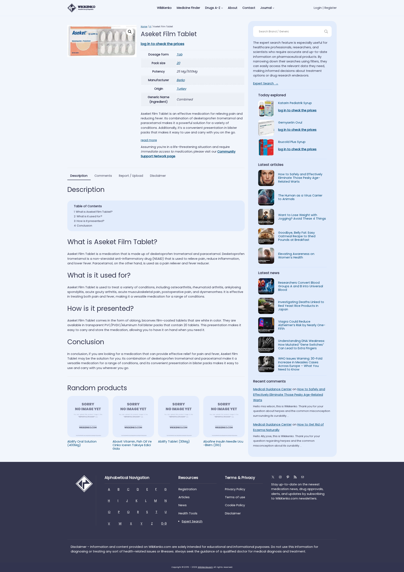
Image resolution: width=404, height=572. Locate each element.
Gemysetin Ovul (290, 122)
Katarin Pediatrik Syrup (295, 103)
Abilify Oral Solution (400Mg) (82, 443)
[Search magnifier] (326, 31)
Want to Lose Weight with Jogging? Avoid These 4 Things (302, 217)
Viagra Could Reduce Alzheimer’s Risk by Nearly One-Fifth (301, 325)
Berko (181, 80)
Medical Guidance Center (272, 389)
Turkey (181, 89)
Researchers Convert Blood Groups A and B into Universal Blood (300, 286)
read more (149, 140)
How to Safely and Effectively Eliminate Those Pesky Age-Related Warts (300, 178)
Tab (179, 54)
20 (178, 63)
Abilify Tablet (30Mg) (174, 441)
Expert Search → (265, 83)
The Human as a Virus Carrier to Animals (300, 197)
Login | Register (325, 8)
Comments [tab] (103, 176)
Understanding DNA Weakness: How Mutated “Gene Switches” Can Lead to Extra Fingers (301, 344)
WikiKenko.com (205, 567)
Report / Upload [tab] (131, 176)
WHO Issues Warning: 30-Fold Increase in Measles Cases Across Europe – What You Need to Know (300, 364)
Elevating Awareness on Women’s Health (296, 256)
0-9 (164, 523)
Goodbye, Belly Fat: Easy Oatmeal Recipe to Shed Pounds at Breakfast (296, 236)
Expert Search (192, 521)
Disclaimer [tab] (158, 176)
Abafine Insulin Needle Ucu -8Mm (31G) (223, 443)
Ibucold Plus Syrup (292, 142)
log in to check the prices (162, 43)
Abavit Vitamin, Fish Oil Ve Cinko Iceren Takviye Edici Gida (132, 445)
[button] (130, 32)
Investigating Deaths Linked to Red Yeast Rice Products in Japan (301, 305)
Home (144, 26)
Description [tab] (79, 176)
